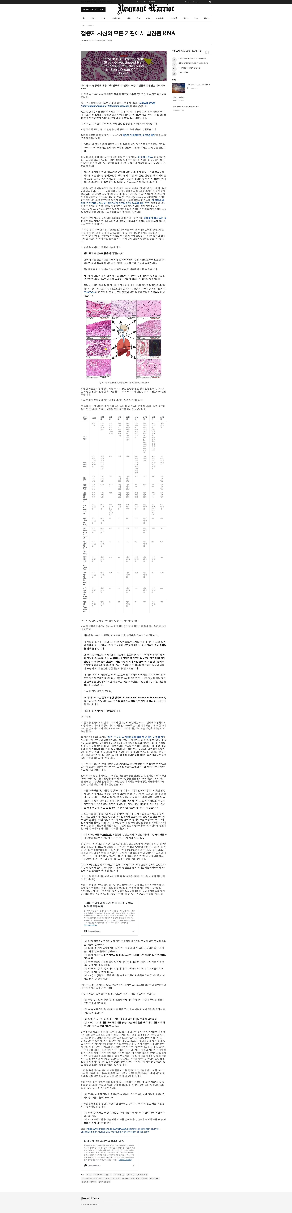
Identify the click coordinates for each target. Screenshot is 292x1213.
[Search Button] (209, 2)
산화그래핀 (130, 1175)
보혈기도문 (88, 2)
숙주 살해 (107, 1178)
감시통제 (159, 18)
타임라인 (109, 2)
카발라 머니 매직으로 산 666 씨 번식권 (192, 58)
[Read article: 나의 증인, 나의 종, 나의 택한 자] (178, 88)
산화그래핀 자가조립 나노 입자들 (186, 51)
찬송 (138, 18)
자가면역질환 (154, 1178)
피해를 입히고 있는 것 (155, 218)
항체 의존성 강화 (104, 1182)
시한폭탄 (116, 1178)
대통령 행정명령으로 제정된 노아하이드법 (193, 63)
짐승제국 (85, 1182)
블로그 (206, 18)
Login (188, 2)
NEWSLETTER (94, 9)
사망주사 (108, 1175)
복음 (82, 2)
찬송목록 (103, 2)
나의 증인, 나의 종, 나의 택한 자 (198, 84)
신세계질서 (116, 18)
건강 (92, 18)
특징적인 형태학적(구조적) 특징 (139, 135)
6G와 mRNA (183, 72)
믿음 (129, 18)
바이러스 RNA (145, 157)
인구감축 (173, 18)
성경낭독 (96, 2)
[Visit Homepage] (146, 9)
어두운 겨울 (135, 1178)
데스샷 (89, 1175)
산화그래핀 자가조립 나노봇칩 (92, 1178)
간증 (196, 18)
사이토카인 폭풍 (119, 1175)
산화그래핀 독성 (142, 1175)
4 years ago (193, 88)
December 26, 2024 (88, 40)
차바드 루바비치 (179, 97)
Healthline (89, 292)
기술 (103, 18)
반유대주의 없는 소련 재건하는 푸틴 (186, 107)
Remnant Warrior (92, 1204)
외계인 (185, 18)
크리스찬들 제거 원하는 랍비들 (189, 68)
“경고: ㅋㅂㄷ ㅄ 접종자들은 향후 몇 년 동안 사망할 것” (135, 737)
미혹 (148, 18)
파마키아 (93, 1182)
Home (83, 25)
